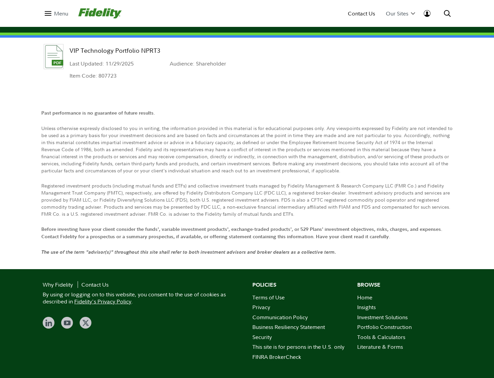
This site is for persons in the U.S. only (298, 346)
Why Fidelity (58, 284)
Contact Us (361, 13)
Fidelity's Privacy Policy (102, 301)
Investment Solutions (382, 317)
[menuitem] (56, 13)
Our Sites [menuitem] (397, 13)
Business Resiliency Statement (288, 327)
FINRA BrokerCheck (276, 357)
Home (364, 297)
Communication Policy (280, 317)
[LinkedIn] (48, 323)
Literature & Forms (380, 346)
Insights (366, 307)
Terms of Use (268, 297)
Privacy (261, 307)
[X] (85, 323)
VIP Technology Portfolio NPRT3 (115, 50)
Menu (61, 13)
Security (262, 337)
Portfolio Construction (384, 327)
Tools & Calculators (381, 337)
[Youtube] (67, 323)
